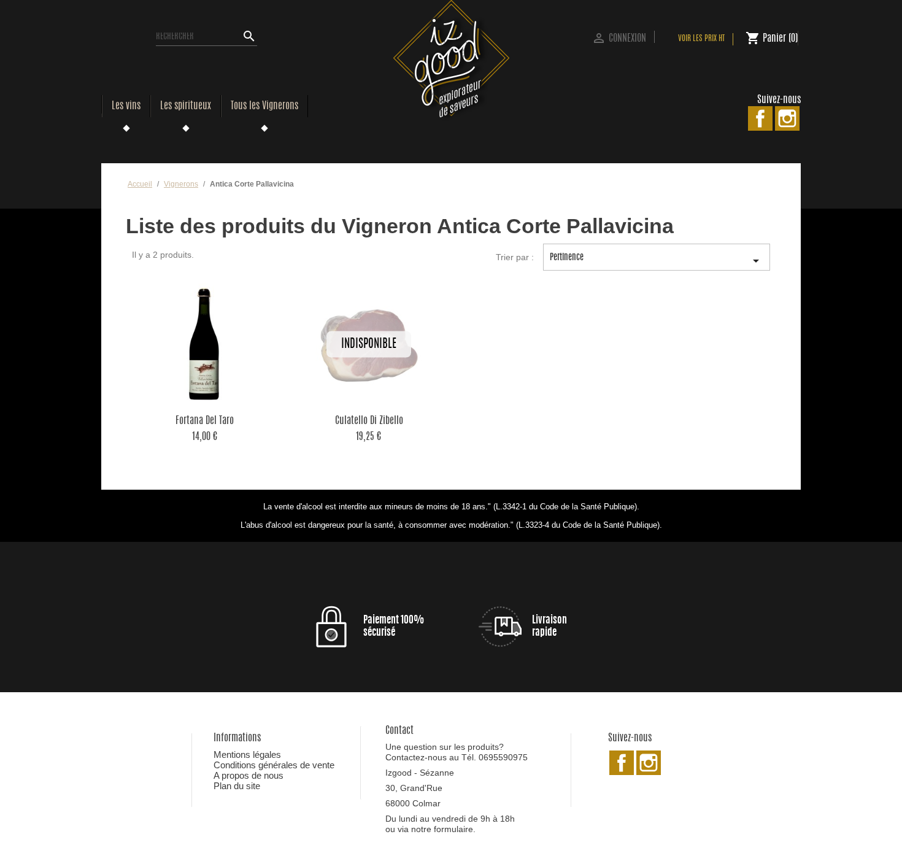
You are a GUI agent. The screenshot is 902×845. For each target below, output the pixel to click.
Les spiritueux (185, 106)
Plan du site (237, 786)
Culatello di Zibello (369, 421)
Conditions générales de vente (274, 765)
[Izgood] (451, 61)
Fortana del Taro (204, 421)
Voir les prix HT (701, 39)
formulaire (453, 829)
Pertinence (656, 260)
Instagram (787, 118)
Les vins (126, 106)
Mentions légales (247, 754)
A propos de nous (248, 775)
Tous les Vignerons (264, 106)
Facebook (760, 118)
